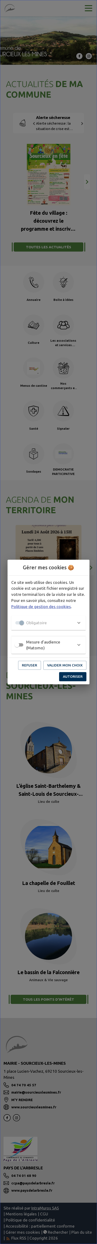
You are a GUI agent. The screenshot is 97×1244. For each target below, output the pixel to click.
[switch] (16, 644)
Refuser (29, 665)
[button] (48, 623)
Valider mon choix (65, 665)
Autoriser (73, 676)
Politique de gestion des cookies (41, 606)
